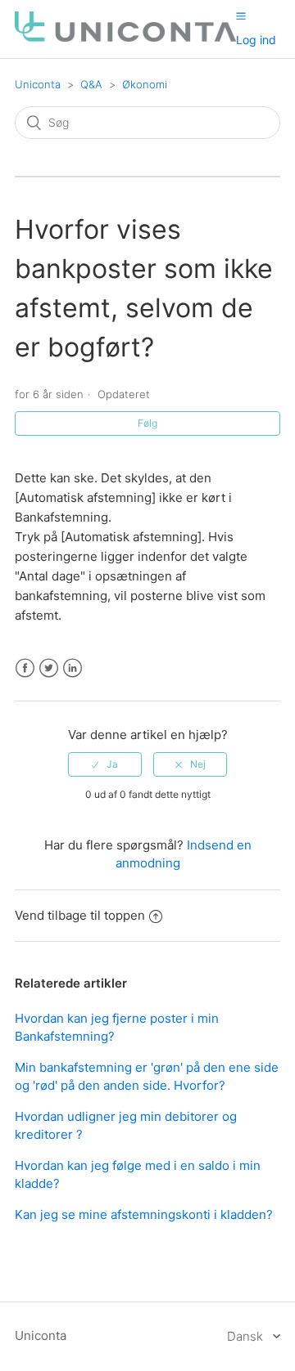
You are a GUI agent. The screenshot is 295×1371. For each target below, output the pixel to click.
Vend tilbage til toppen (80, 915)
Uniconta (38, 84)
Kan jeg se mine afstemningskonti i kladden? (144, 1214)
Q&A (91, 84)
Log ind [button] (256, 40)
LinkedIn (72, 668)
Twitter (49, 668)
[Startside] (125, 37)
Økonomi (144, 84)
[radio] (105, 764)
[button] (241, 15)
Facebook (25, 668)
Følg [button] (147, 423)
